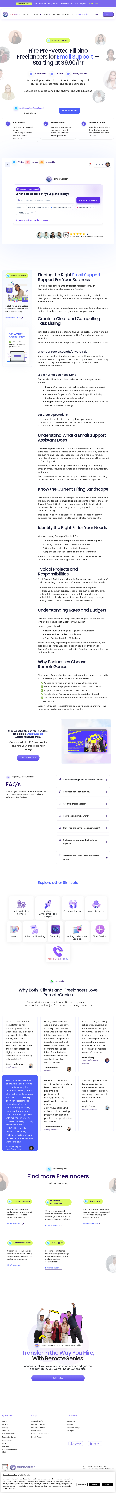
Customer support (37, 207)
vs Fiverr (70, 1424)
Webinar (5, 1446)
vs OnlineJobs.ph (74, 1427)
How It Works (36, 1437)
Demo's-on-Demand (39, 1434)
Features (5, 1424)
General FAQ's (37, 1421)
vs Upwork (71, 1421)
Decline (94, 1484)
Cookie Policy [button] (33, 1486)
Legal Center (7, 1440)
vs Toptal (70, 1431)
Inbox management (62, 207)
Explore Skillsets (8, 1434)
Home (4, 1421)
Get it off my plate (88, 200)
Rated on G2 (75, 236)
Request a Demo (9, 1437)
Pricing (5, 1427)
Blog (4, 1443)
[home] (5, 14)
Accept (107, 1484)
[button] (26, 14)
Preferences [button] (12, 1488)
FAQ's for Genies (38, 1427)
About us (5, 1431)
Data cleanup (86, 207)
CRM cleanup (26, 213)
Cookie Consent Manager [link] (11, 1475)
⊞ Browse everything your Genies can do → (33, 220)
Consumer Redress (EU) (10, 1451)
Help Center (36, 1431)
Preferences (82, 1484)
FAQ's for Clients (38, 1424)
